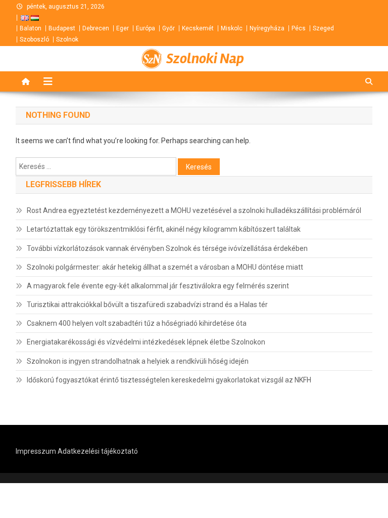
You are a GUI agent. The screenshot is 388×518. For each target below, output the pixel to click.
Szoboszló (34, 39)
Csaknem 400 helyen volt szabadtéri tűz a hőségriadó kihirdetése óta (137, 323)
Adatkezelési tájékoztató (98, 451)
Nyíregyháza (267, 28)
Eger (122, 28)
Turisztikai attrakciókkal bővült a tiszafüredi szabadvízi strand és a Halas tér (147, 304)
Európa (145, 28)
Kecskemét (198, 28)
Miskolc (232, 28)
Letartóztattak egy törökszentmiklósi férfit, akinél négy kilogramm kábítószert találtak (164, 229)
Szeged (323, 28)
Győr (168, 28)
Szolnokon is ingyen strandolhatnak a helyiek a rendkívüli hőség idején (138, 361)
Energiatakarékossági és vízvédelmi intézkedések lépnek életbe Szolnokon (146, 342)
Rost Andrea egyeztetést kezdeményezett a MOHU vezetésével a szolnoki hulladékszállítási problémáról (194, 210)
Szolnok (67, 39)
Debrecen (95, 28)
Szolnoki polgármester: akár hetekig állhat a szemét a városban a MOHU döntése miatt (165, 267)
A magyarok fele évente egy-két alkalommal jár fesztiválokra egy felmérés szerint (158, 286)
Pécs (299, 28)
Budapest (61, 28)
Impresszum (36, 451)
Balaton (30, 28)
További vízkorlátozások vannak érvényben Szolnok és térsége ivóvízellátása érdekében (167, 248)
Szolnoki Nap (205, 58)
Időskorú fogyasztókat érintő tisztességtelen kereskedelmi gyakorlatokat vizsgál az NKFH (169, 380)
